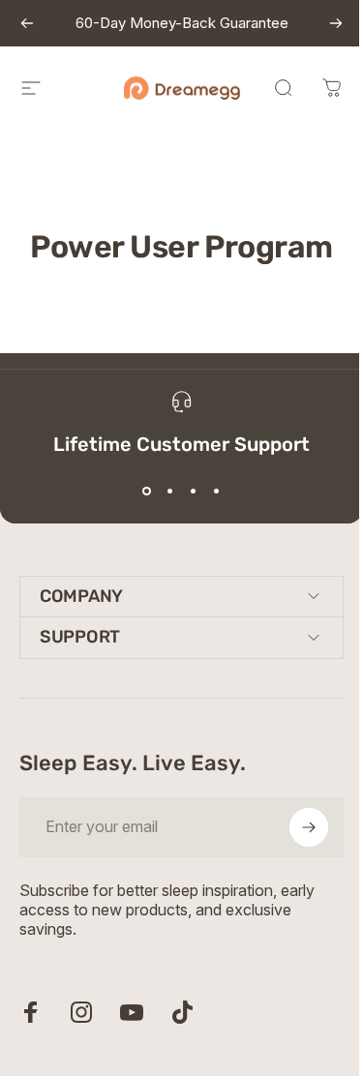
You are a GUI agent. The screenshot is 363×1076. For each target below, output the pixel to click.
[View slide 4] (216, 491)
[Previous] (27, 23)
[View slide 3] (193, 491)
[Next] (336, 23)
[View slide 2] (170, 491)
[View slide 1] (147, 491)
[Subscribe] (294, 827)
